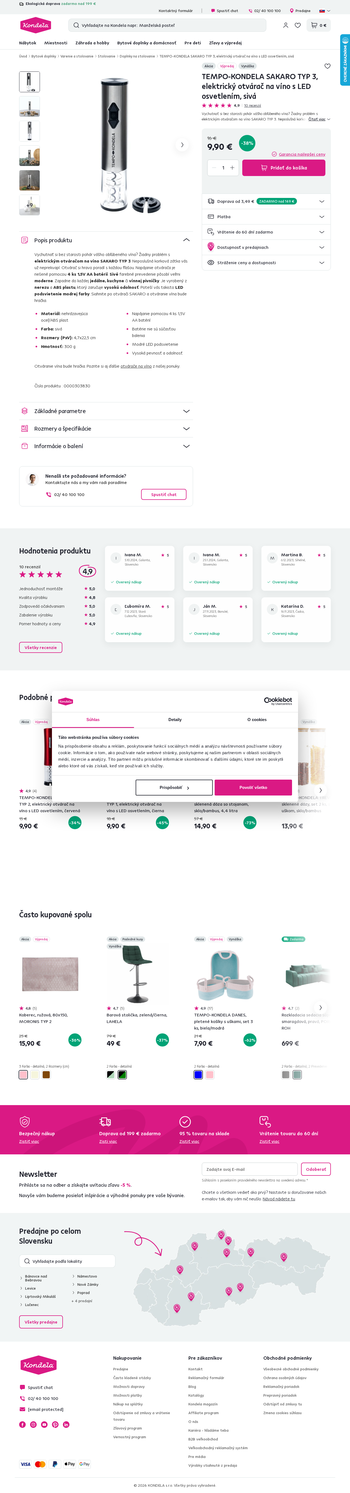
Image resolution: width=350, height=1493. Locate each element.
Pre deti (193, 42)
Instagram (33, 1424)
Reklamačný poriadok (281, 1386)
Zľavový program (127, 1428)
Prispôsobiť (171, 787)
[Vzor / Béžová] (34, 1074)
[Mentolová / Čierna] (110, 1074)
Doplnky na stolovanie (137, 56)
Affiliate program (203, 1412)
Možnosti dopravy (129, 1386)
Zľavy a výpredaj (225, 42)
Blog (192, 1386)
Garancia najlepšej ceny (302, 154)
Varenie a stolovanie (77, 56)
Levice (30, 1288)
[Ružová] (209, 1074)
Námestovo (87, 1276)
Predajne (303, 10)
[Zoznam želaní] (297, 25)
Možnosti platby (127, 1395)
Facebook (22, 1424)
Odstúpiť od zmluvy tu (282, 1404)
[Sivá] (285, 1074)
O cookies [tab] (257, 719)
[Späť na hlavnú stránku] (35, 25)
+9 (29, 204)
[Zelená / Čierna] (122, 1074)
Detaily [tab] (175, 719)
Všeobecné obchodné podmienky (291, 1369)
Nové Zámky (87, 1284)
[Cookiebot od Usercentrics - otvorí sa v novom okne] (268, 701)
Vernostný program (129, 1436)
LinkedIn (66, 1424)
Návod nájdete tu (279, 1198)
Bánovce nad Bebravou (36, 1278)
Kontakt (195, 1369)
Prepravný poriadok (280, 1395)
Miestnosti (55, 42)
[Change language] (325, 10)
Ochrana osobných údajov (285, 1377)
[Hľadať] (75, 25)
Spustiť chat (227, 10)
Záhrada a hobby (92, 42)
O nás (193, 1421)
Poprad (83, 1293)
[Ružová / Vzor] (23, 1074)
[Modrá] (198, 1074)
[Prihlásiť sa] (285, 25)
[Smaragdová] (297, 1074)
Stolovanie (106, 56)
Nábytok (27, 42)
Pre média (197, 1456)
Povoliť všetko (253, 787)
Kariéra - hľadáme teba (208, 1430)
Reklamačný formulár (206, 1377)
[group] (119, 144)
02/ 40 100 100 (267, 10)
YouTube (44, 1424)
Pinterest (55, 1424)
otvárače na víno (136, 366)
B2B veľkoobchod (203, 1439)
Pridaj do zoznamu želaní (327, 66)
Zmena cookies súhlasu (282, 1412)
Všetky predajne (41, 1322)
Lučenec (32, 1305)
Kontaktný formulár (176, 10)
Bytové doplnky (43, 56)
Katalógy (196, 1395)
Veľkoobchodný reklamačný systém (218, 1447)
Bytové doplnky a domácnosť (146, 42)
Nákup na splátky (128, 1404)
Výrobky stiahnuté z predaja (212, 1465)
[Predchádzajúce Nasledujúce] (50, 757)
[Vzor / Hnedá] (46, 1074)
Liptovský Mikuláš (40, 1296)
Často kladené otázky (132, 1377)
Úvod (23, 56)
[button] (266, 201)
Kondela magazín (203, 1404)
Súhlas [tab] (93, 719)
